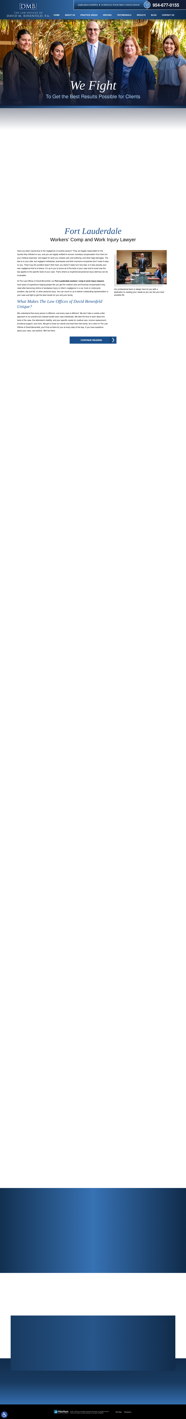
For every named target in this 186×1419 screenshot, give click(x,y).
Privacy (97, 1242)
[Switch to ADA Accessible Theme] (4, 1414)
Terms (101, 1242)
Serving (107, 15)
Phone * (122, 1209)
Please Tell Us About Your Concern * (122, 1221)
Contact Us (168, 15)
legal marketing (86, 1413)
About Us (70, 15)
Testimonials (124, 15)
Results (141, 15)
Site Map (118, 1412)
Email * (160, 1209)
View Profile (38, 1122)
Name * (84, 1209)
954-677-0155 (166, 5)
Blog (154, 15)
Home (57, 15)
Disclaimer (127, 1412)
